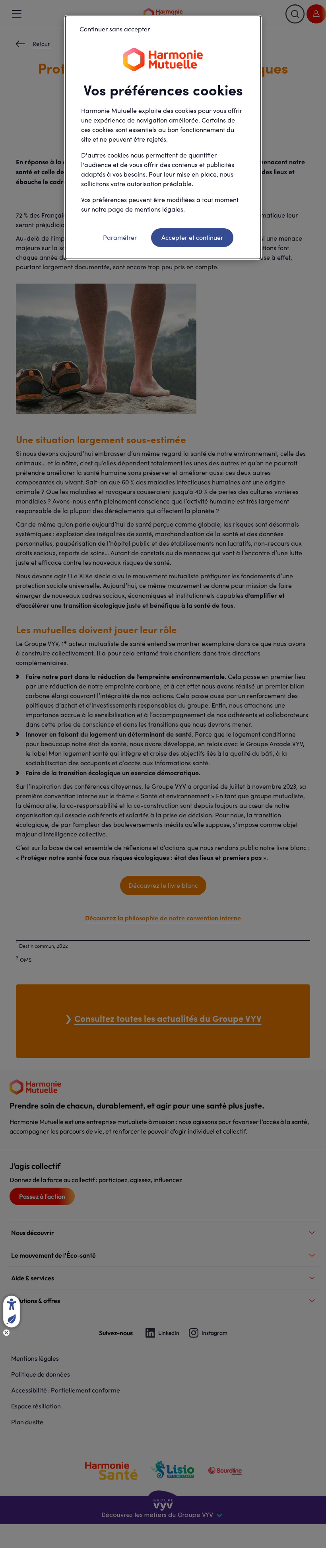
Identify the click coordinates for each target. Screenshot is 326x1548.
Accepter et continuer (192, 237)
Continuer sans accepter (115, 29)
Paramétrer (120, 237)
